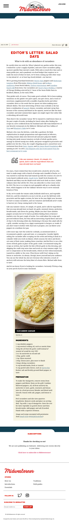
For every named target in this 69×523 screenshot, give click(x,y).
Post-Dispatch (30, 149)
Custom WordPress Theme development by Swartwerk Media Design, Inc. (36, 519)
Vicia (8, 128)
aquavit (26, 108)
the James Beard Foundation (47, 146)
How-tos (8, 481)
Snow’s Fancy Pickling (46, 88)
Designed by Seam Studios (9, 519)
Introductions (10, 484)
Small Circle (33, 178)
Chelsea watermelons (38, 85)
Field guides (37, 484)
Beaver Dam (38, 81)
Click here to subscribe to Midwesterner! (34, 453)
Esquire (30, 146)
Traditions (37, 481)
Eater (25, 146)
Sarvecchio (46, 368)
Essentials (8, 487)
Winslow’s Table (20, 128)
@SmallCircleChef (36, 417)
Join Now (62, 4)
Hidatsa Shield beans (34, 83)
